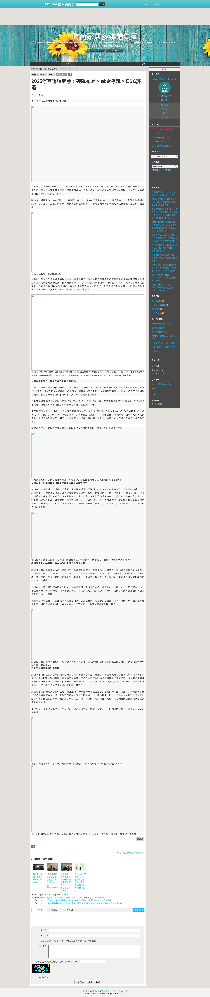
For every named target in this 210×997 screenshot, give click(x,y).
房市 (168, 324)
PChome (156, 4)
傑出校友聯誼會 (158, 328)
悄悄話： (44, 941)
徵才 (127, 991)
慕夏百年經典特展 (161, 343)
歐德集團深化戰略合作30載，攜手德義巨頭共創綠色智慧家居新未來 (164, 258)
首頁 (67, 64)
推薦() (54, 910)
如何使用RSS (167, 384)
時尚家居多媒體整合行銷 (133, 853)
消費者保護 (95, 991)
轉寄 (66, 895)
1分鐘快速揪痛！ (159, 142)
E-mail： (44, 936)
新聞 (146, 4)
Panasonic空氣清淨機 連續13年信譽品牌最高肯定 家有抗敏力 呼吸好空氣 (80, 882)
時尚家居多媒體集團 (105, 36)
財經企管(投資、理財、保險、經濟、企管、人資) (61, 897)
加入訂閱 (157, 388)
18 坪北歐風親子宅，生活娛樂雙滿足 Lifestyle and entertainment (52, 882)
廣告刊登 (86, 991)
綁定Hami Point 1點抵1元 (162, 137)
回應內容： (43, 946)
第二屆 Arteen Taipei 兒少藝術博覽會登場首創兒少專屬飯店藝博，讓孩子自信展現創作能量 (164, 238)
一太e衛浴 (156, 351)
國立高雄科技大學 (159, 332)
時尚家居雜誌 (98, 897)
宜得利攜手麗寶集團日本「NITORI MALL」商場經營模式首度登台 (164, 278)
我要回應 (138, 910)
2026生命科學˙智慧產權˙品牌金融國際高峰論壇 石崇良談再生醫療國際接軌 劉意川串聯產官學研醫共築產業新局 (164, 226)
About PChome (118, 991)
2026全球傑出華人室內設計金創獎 (164, 337)
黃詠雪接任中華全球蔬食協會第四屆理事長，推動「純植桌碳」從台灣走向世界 (164, 248)
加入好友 (164, 117)
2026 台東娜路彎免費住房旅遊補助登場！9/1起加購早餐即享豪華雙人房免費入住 (164, 202)
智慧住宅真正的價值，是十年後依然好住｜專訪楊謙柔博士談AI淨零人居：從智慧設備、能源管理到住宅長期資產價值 (164, 213)
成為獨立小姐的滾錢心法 (162, 146)
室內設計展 (158, 347)
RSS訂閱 (157, 384)
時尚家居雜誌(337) (159, 305)
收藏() (70, 910)
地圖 (164, 113)
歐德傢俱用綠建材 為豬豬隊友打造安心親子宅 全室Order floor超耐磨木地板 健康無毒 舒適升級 (84, 903)
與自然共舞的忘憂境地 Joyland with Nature (38, 878)
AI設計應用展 (170, 347)
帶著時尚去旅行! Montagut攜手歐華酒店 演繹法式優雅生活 (164, 193)
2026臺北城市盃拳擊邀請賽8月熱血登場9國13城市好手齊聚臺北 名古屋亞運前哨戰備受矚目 (164, 268)
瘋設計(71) (156, 309)
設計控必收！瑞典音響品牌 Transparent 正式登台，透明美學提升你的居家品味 (77, 900)
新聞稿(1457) (157, 301)
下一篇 (75, 69)
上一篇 (67, 69)
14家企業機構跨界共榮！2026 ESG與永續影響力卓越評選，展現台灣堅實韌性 (164, 288)
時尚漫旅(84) (157, 313)
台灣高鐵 (173, 343)
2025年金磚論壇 (158, 324)
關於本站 (164, 105)
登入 (162, 4)
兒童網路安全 (106, 991)
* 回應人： (43, 930)
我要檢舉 (140, 839)
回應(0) (39, 910)
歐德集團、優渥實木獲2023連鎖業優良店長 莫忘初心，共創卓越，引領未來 (66, 882)
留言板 (164, 109)
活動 (143, 64)
